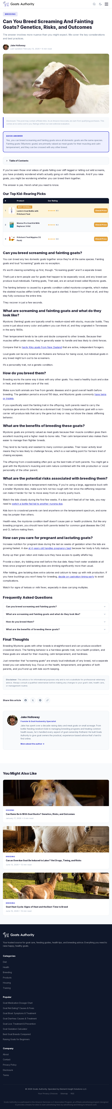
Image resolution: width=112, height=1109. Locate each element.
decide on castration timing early (76, 576)
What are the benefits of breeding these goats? (33, 629)
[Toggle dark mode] (100, 4)
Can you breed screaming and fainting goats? (31, 606)
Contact (6, 1059)
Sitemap (64, 1093)
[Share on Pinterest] (40, 700)
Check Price (101, 210)
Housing (7, 982)
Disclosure (8, 1070)
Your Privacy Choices (48, 1093)
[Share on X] (33, 700)
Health (6, 967)
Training (7, 988)
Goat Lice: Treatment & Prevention (19, 1024)
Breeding (10, 14)
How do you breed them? (20, 621)
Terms (6, 1075)
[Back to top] (104, 1104)
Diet (5, 962)
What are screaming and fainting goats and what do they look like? (43, 614)
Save (57, 83)
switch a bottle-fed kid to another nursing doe (37, 503)
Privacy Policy (9, 1065)
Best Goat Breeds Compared (17, 1034)
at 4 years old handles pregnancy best (49, 548)
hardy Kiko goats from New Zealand (42, 347)
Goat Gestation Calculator (15, 1029)
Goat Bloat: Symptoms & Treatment (19, 1013)
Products (7, 977)
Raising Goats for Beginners (16, 1039)
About (6, 1054)
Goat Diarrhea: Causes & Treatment (20, 1018)
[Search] (94, 4)
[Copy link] (47, 700)
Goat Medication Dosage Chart (18, 1003)
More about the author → (32, 744)
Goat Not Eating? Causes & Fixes (18, 1008)
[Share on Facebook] (25, 700)
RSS (72, 1093)
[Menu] (106, 4)
